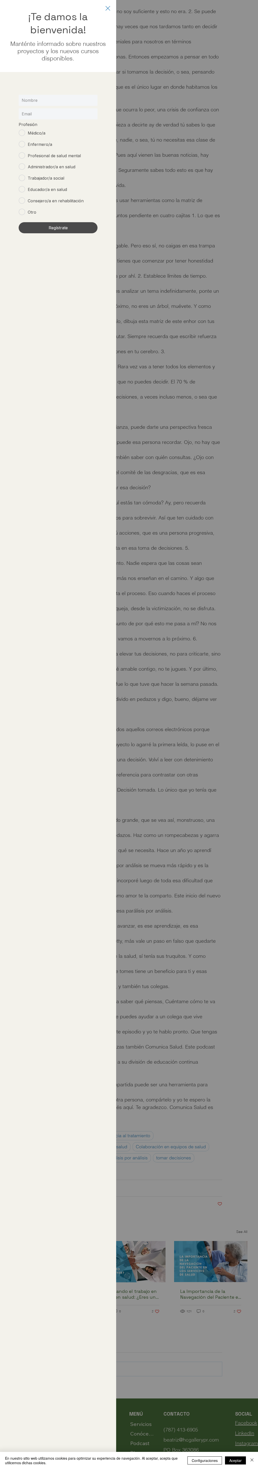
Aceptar (235, 1460)
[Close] (252, 1460)
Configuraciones (205, 1460)
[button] (108, 8)
